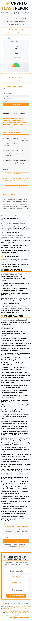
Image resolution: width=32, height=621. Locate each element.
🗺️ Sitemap (19, 615)
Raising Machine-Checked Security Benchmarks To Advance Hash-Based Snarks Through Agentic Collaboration (15, 518)
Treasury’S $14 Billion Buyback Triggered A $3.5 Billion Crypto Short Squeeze (15, 294)
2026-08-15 (21, 617)
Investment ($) (6, 88)
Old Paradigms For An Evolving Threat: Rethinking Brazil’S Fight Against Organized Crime (15, 449)
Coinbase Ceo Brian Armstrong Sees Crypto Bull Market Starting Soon (15, 349)
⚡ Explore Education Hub (16, 595)
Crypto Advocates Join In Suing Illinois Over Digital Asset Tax (15, 284)
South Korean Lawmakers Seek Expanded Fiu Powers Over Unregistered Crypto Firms (15, 299)
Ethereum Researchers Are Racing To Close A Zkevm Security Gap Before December (16, 344)
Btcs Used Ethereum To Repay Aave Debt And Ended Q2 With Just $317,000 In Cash (16, 455)
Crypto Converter (19, 610)
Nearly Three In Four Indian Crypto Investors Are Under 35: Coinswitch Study (15, 470)
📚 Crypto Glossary (19, 21)
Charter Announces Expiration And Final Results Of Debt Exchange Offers (14, 507)
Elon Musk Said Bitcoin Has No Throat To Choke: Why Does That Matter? (14, 386)
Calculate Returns (16, 104)
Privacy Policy (20, 546)
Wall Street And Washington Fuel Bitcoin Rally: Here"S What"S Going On (14, 246)
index (11, 617)
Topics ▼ (8, 18)
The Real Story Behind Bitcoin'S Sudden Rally (15, 474)
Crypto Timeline (18, 612)
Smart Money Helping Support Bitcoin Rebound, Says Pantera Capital (13, 410)
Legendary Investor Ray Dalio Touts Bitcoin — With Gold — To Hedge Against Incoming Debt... (16, 416)
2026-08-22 (15, 617)
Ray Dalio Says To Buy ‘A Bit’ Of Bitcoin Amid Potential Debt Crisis (15, 381)
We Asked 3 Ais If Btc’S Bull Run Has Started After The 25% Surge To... (15, 241)
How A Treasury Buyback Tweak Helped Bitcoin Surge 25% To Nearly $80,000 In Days (15, 228)
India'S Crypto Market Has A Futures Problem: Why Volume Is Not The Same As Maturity (16, 487)
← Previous (3, 215)
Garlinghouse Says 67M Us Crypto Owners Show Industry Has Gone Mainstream (15, 497)
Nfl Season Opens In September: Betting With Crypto (16, 406)
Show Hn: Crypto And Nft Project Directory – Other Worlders (15, 323)
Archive (22, 24)
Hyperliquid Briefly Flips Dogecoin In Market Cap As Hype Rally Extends (15, 251)
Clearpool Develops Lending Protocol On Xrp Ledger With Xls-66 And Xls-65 (15, 311)
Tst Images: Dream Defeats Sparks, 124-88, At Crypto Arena (16, 465)
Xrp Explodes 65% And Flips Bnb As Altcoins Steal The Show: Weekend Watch (15, 354)
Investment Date (7, 98)
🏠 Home (11, 606)
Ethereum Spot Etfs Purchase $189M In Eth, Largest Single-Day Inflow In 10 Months (15, 483)
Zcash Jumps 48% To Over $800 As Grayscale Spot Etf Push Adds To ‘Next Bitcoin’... (13, 278)
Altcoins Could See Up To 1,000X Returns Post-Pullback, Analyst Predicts (14, 396)
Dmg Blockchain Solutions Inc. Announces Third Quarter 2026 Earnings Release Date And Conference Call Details (14, 433)
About (24, 18)
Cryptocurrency (7, 93)
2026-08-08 (26, 617)
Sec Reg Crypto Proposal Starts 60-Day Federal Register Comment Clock (14, 289)
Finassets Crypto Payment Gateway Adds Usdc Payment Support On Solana (14, 427)
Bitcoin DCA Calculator (9, 608)
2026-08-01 (16, 618)
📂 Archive (25, 615)
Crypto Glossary (9, 612)
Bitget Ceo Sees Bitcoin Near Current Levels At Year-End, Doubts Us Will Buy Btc (15, 376)
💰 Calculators (27, 606)
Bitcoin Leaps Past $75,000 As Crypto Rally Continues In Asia (15, 478)
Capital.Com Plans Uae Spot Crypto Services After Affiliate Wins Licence (15, 265)
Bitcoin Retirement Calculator (23, 608)
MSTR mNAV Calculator (9, 610)
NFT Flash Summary (23, 611)
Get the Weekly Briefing (16, 541)
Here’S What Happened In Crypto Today (14, 372)
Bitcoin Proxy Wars (19, 613)
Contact (9, 21)
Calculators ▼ (17, 18)
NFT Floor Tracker (13, 611)
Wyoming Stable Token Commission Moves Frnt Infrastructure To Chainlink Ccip (15, 512)
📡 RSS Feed (13, 615)
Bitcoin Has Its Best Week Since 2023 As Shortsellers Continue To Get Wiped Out (14, 422)
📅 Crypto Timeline (12, 24)
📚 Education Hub (18, 606)
